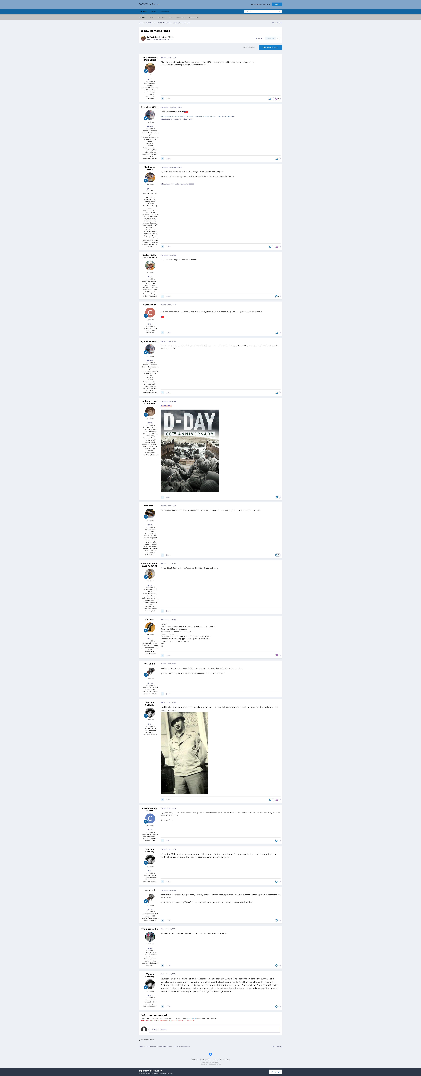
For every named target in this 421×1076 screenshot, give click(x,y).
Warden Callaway (149, 703)
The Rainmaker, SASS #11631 (161, 37)
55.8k (151, 189)
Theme (194, 1059)
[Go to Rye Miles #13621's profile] (150, 115)
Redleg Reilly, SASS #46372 (150, 256)
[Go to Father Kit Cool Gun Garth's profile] (150, 411)
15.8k (151, 423)
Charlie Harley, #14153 (149, 809)
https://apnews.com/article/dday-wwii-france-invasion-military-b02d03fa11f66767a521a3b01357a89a (198, 117)
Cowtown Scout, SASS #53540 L (149, 564)
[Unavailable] (190, 451)
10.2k (151, 525)
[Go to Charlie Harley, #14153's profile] (150, 818)
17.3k (151, 683)
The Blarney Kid (149, 929)
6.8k (151, 830)
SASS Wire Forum (149, 4)
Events (151, 17)
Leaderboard (194, 17)
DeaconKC (149, 506)
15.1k (150, 324)
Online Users (180, 17)
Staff (170, 17)
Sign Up (277, 4)
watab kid (149, 664)
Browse (144, 11)
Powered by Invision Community (210, 1064)
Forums (142, 17)
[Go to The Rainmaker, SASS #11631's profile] (143, 38)
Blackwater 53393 (150, 168)
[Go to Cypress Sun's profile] (150, 313)
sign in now (191, 1018)
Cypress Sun (149, 305)
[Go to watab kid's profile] (150, 672)
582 (150, 277)
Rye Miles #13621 (149, 107)
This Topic (271, 11)
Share (259, 38)
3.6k (151, 585)
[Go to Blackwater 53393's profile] (150, 177)
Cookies (226, 1059)
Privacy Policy (205, 1059)
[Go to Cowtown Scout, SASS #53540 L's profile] (150, 574)
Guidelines (161, 17)
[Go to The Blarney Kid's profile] (150, 937)
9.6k (151, 639)
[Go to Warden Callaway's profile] (150, 713)
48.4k (151, 126)
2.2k (150, 79)
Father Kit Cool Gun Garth (149, 402)
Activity (153, 11)
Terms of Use (167, 1073)
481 (151, 948)
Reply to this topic (270, 48)
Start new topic (249, 48)
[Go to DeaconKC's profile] (150, 513)
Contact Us (217, 1059)
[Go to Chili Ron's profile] (150, 627)
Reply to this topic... (160, 1029)
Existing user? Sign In (260, 4)
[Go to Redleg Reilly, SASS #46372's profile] (150, 265)
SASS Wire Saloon (165, 39)
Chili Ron (149, 619)
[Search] (279, 11)
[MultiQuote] (162, 98)
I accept (276, 1072)
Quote (168, 98)
